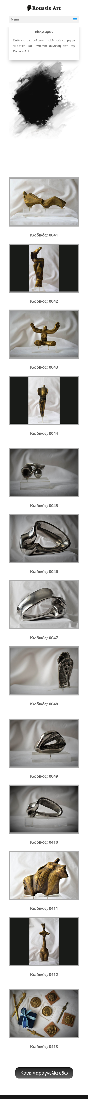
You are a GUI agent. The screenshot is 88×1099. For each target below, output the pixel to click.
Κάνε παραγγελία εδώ (44, 1072)
